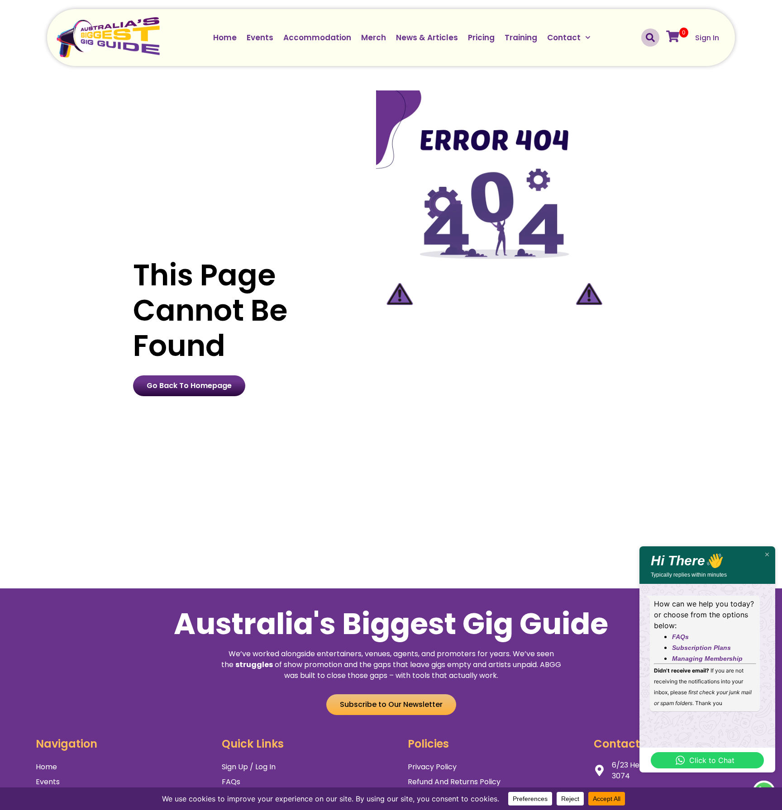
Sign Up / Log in (249, 767)
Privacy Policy (432, 767)
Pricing (481, 37)
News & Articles (427, 37)
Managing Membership (707, 658)
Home (225, 37)
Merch (373, 37)
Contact (564, 37)
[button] (391, 704)
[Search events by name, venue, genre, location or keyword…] (650, 37)
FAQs (231, 782)
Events (260, 37)
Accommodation (317, 37)
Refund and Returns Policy (454, 782)
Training (521, 37)
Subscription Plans (701, 647)
